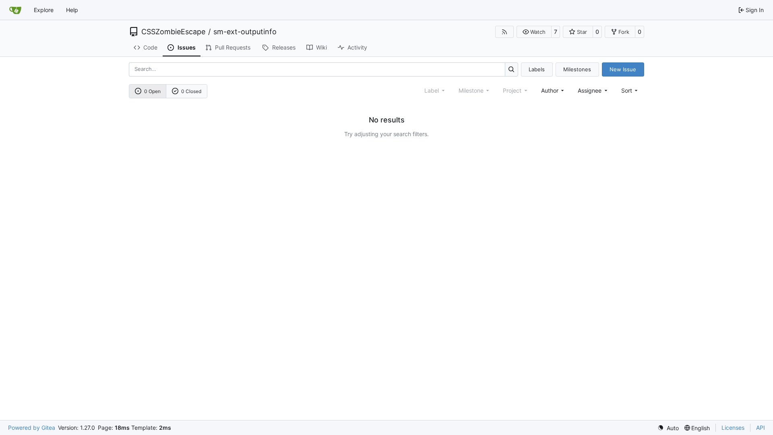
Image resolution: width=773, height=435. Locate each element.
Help (72, 9)
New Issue (623, 69)
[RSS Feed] (504, 32)
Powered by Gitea (31, 427)
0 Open (152, 91)
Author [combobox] (549, 90)
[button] (534, 32)
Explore (44, 9)
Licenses (732, 427)
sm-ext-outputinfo (245, 32)
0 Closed (191, 91)
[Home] (15, 10)
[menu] (630, 90)
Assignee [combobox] (589, 90)
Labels (537, 69)
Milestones (577, 69)
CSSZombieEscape (173, 32)
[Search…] (511, 69)
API (760, 427)
